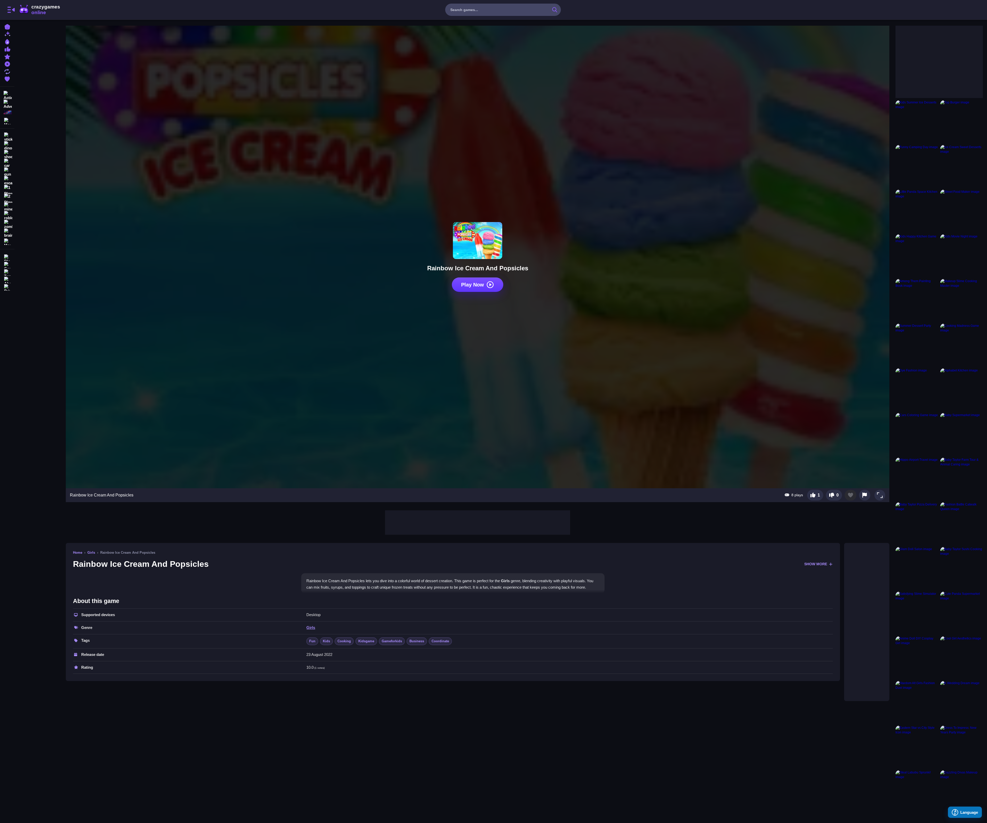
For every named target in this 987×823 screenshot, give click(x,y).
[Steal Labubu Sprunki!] (916, 791)
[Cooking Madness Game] (961, 344)
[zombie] (7, 224)
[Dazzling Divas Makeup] (961, 791)
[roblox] (7, 215)
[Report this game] (864, 495)
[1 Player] (7, 189)
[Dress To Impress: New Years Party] (961, 746)
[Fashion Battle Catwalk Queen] (961, 523)
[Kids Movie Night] (961, 255)
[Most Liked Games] (7, 48)
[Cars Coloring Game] (916, 434)
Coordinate (440, 641)
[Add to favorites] (850, 495)
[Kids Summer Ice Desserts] (916, 121)
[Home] (7, 26)
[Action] (7, 95)
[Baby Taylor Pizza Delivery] (916, 523)
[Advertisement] (477, 521)
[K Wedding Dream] (961, 702)
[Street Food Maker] (961, 210)
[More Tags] (7, 241)
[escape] (7, 180)
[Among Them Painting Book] (916, 300)
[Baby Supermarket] (961, 434)
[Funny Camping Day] (916, 166)
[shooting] (7, 154)
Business (416, 641)
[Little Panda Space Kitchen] (916, 210)
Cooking (344, 641)
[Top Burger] (961, 121)
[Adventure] (7, 103)
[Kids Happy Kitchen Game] (916, 255)
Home (77, 552)
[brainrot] (7, 233)
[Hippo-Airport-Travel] (916, 478)
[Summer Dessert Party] (916, 344)
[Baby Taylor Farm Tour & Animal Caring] (961, 478)
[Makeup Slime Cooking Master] (961, 300)
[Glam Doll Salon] (916, 568)
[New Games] (7, 33)
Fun (312, 641)
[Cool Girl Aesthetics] (961, 657)
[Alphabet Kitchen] (961, 389)
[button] (880, 495)
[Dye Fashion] (916, 389)
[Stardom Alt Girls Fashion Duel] (916, 702)
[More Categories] (7, 120)
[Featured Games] (7, 56)
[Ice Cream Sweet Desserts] (961, 166)
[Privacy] (7, 287)
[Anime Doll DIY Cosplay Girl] (916, 657)
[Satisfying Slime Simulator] (916, 612)
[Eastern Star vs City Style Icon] (916, 746)
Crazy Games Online (39, 9)
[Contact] (7, 264)
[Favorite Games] (7, 78)
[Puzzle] (7, 112)
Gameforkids (392, 641)
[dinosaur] (7, 145)
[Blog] (7, 257)
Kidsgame (366, 641)
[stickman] (7, 137)
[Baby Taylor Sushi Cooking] (961, 568)
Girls (91, 552)
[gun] (7, 172)
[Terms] (7, 272)
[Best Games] (7, 41)
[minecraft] (7, 207)
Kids (326, 641)
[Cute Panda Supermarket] (961, 612)
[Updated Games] (7, 71)
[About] (7, 279)
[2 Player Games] (7, 198)
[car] (7, 163)
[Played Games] (7, 63)
